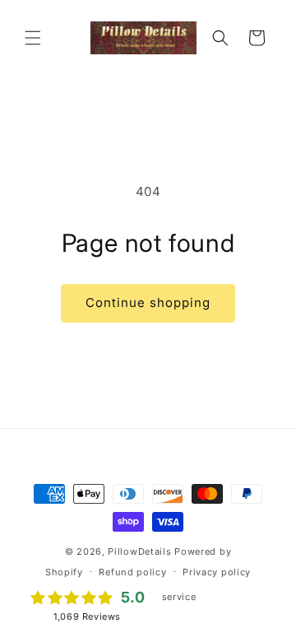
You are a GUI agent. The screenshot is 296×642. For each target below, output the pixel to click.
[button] (33, 38)
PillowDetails (139, 551)
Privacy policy (217, 572)
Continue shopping (148, 302)
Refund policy (132, 572)
